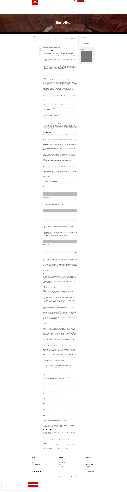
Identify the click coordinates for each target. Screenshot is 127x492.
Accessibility (48, 476)
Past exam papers (89, 466)
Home (33, 32)
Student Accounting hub (85, 43)
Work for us (61, 466)
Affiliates (85, 3)
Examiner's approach (36, 40)
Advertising (70, 476)
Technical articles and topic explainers (57, 32)
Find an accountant (62, 460)
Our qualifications (59, 3)
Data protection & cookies (62, 476)
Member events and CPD (90, 462)
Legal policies (54, 476)
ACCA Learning (35, 460)
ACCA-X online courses (63, 459)
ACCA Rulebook (62, 462)
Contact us (79, 476)
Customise (33, 488)
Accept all (33, 483)
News (60, 464)
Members (77, 3)
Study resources (42, 32)
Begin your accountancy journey (49, 3)
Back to (36, 37)
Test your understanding (85, 41)
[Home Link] (91, 471)
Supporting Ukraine (89, 464)
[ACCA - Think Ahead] (35, 4)
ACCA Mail (88, 468)
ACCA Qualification (89, 460)
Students (81, 3)
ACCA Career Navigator (36, 464)
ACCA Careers (34, 462)
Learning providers (71, 3)
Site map (74, 476)
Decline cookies (33, 485)
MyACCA (33, 459)
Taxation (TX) (47, 32)
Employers (65, 3)
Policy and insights (91, 3)
